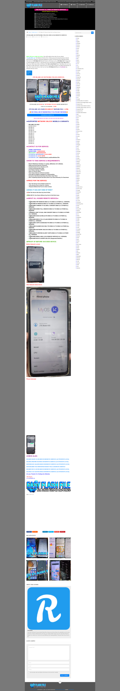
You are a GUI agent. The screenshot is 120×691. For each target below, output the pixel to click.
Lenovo (78, 153)
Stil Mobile (79, 212)
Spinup (78, 210)
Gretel (78, 88)
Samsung (78, 202)
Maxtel (78, 168)
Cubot (78, 72)
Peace (78, 193)
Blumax (78, 55)
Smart (78, 205)
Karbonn (78, 139)
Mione (78, 176)
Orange (78, 190)
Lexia (78, 154)
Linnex (78, 156)
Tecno (78, 220)
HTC (78, 97)
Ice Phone (79, 116)
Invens (78, 129)
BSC (78, 58)
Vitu (77, 242)
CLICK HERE (41, 156)
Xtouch (78, 262)
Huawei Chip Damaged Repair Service (84, 102)
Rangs (78, 197)
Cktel (78, 67)
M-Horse (78, 159)
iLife (78, 121)
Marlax (78, 163)
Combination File (80, 68)
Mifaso (78, 175)
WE (77, 251)
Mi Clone (78, 170)
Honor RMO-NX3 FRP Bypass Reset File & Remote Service (45, 466)
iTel (77, 132)
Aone (78, 48)
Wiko (78, 254)
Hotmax (78, 94)
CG (77, 65)
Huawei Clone (79, 104)
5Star (78, 38)
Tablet (78, 219)
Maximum (79, 164)
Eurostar (78, 80)
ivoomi (78, 136)
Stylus (78, 215)
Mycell (78, 178)
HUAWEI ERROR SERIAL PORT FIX (84, 107)
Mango (78, 161)
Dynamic (78, 78)
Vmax (78, 247)
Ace (77, 39)
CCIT (78, 63)
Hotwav (78, 95)
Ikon (78, 119)
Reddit (35, 531)
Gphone (78, 87)
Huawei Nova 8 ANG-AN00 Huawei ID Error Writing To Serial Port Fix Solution (48, 1)
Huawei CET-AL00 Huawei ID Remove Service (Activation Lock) (47, 471)
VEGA (78, 237)
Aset (78, 50)
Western (78, 252)
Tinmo (78, 224)
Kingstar (78, 144)
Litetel (78, 158)
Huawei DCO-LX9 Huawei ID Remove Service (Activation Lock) (47, 469)
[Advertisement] (48, 47)
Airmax (78, 45)
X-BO (78, 261)
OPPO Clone (79, 188)
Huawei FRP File (80, 109)
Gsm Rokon (30, 36)
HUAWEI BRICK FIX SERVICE (82, 100)
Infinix (78, 124)
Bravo (78, 56)
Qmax (78, 195)
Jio (77, 137)
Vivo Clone (79, 244)
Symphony (79, 217)
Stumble (57, 531)
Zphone (78, 268)
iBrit (78, 114)
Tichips (78, 222)
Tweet (51, 531)
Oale (78, 183)
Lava (78, 148)
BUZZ (78, 60)
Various (78, 235)
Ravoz (78, 198)
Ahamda (78, 43)
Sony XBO (79, 208)
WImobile (79, 256)
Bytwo (78, 61)
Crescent (78, 70)
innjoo (78, 126)
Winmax (78, 257)
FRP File (78, 83)
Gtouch (78, 92)
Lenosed (78, 151)
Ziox (78, 266)
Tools (78, 227)
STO (78, 213)
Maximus (78, 166)
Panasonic (79, 192)
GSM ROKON (37, 149)
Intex (78, 127)
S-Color (78, 200)
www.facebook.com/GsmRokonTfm (49, 157)
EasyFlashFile (33, 689)
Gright (78, 90)
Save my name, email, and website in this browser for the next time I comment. (44, 672)
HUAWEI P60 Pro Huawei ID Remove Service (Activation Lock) (47, 461)
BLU (78, 53)
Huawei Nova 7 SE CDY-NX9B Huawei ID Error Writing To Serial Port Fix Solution (83, 1)
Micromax (79, 171)
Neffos (78, 180)
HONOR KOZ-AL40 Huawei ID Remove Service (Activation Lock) (47, 464)
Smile (78, 207)
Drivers (78, 75)
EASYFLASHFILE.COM (60, 689)
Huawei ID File (79, 110)
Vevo (78, 239)
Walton (78, 249)
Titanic (78, 225)
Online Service (45, 36)
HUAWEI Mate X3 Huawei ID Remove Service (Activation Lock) (47, 459)
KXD (78, 146)
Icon (78, 117)
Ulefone (78, 230)
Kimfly (78, 143)
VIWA (78, 246)
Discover (78, 73)
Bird (78, 51)
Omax (78, 185)
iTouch (78, 134)
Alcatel (78, 46)
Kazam (78, 141)
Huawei (78, 99)
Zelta (78, 264)
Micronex (78, 173)
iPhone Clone (79, 131)
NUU (78, 181)
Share (29, 531)
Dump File (79, 77)
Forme (78, 82)
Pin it (63, 531)
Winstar (78, 259)
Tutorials (78, 229)
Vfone (78, 241)
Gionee (78, 85)
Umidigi (78, 232)
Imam (78, 122)
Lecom (78, 149)
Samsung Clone (80, 203)
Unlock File (79, 234)
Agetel (78, 41)
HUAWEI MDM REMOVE (81, 112)
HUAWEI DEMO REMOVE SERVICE (83, 105)
